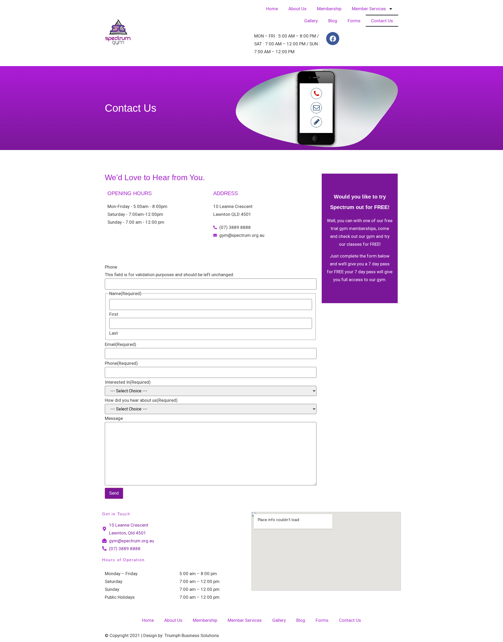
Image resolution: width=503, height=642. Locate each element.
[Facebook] (332, 38)
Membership (329, 8)
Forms (354, 20)
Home (272, 8)
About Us (297, 8)
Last (113, 333)
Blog (332, 20)
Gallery (311, 20)
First (113, 314)
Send (114, 493)
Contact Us (382, 20)
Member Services (369, 8)
